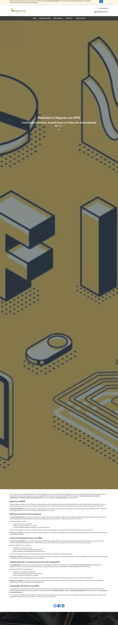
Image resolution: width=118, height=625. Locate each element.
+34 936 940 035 (103, 8)
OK (101, 1)
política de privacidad (52, 1)
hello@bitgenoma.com (102, 11)
